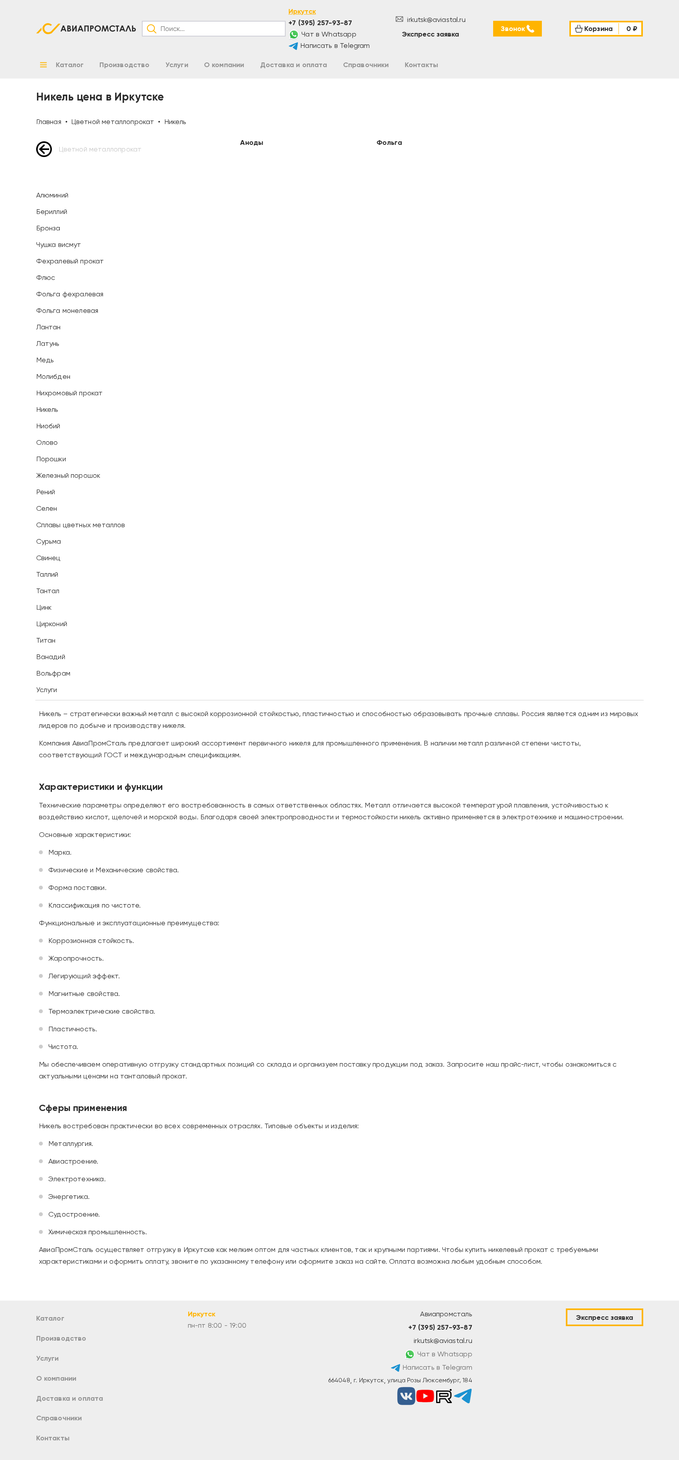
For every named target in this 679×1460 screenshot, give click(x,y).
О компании (56, 1378)
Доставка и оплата (69, 1398)
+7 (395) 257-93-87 (320, 22)
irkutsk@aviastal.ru (435, 19)
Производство (61, 1338)
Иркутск (302, 11)
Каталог (50, 1318)
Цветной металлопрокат (100, 149)
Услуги (47, 1358)
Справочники (59, 1418)
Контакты (53, 1438)
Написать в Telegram (334, 45)
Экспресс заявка (430, 34)
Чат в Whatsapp (327, 34)
